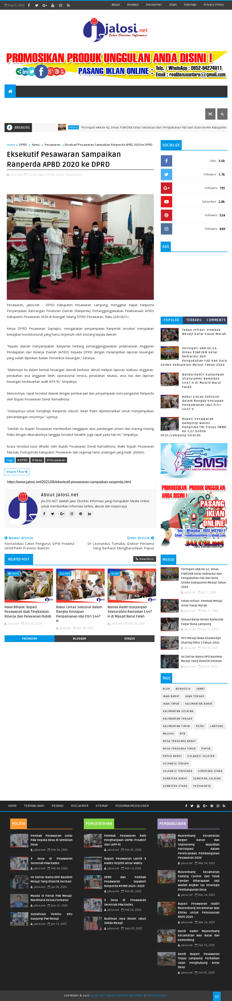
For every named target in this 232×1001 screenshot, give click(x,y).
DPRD (23, 145)
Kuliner (65, 573)
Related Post (18, 559)
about (116, 5)
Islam (114, 573)
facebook (29, 638)
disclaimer (154, 5)
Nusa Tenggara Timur (179, 748)
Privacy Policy (213, 5)
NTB (183, 733)
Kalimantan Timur (176, 726)
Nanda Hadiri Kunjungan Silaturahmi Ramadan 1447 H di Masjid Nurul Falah (130, 611)
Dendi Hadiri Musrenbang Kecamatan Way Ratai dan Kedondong (199, 935)
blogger (79, 638)
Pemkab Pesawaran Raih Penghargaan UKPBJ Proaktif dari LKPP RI (125, 840)
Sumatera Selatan (207, 778)
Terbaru (194, 320)
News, (60, 174)
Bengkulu (183, 689)
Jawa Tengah (194, 696)
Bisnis (149, 102)
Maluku (168, 733)
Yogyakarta (202, 786)
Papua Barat (172, 756)
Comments (216, 320)
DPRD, (51, 174)
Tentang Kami (34, 806)
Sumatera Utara (175, 786)
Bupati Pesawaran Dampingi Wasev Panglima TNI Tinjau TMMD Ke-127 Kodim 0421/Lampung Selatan (194, 427)
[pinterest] (211, 806)
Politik (104, 102)
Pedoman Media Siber (132, 806)
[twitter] (36, 5)
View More (146, 559)
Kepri (200, 726)
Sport (30, 102)
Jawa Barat (171, 696)
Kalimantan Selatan (178, 711)
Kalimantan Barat (199, 703)
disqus (129, 638)
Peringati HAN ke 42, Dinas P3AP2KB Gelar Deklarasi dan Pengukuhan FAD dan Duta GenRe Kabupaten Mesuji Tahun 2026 (194, 357)
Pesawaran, (73, 174)
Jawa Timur (171, 703)
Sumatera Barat (175, 778)
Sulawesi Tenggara (178, 771)
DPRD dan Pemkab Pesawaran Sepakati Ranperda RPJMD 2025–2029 (125, 881)
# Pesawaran (56, 460)
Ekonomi (127, 102)
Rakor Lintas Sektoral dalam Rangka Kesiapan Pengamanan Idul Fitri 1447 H (79, 614)
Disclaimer (79, 806)
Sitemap (102, 806)
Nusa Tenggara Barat (179, 741)
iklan (173, 5)
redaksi (133, 5)
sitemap (190, 5)
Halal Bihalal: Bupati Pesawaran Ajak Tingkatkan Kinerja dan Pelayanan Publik (28, 611)
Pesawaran (52, 145)
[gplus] (44, 5)
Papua (206, 748)
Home (11, 145)
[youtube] (52, 5)
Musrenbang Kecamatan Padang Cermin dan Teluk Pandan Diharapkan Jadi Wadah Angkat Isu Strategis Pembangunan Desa (199, 881)
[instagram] (60, 5)
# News (37, 460)
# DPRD (22, 460)
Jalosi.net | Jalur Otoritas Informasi (117, 995)
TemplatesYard (156, 995)
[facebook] (28, 5)
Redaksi (58, 806)
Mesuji (52, 127)
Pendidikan (54, 102)
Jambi (200, 689)
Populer (171, 320)
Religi (168, 102)
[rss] (68, 5)
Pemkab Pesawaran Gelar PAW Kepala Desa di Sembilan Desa (51, 840)
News (11, 102)
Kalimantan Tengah (178, 718)
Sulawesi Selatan (201, 756)
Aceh (166, 689)
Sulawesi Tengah (176, 763)
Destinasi (81, 102)
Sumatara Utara (210, 771)
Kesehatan (191, 102)
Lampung (217, 726)
